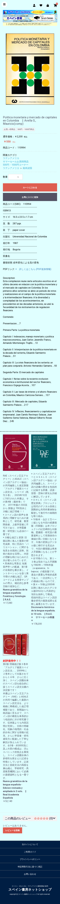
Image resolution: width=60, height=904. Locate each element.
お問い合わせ (30, 874)
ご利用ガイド (30, 852)
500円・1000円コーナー (15, 164)
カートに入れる (30, 187)
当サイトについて (30, 844)
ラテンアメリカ (11, 158)
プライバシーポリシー (30, 859)
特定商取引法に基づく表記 (30, 866)
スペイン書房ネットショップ (30, 889)
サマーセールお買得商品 (16, 161)
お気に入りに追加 (30, 197)
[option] (30, 69)
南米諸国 (27, 168)
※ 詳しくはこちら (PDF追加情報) (33, 269)
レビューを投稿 (12, 830)
